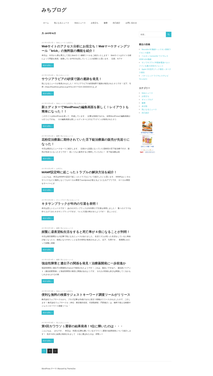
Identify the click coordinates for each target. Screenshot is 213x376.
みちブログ (54, 10)
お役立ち (94, 22)
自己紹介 (116, 22)
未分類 (144, 106)
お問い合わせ (131, 22)
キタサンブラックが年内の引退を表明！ (70, 203)
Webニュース (80, 22)
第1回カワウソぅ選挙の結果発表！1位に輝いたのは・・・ (82, 326)
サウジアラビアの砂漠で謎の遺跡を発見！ (72, 79)
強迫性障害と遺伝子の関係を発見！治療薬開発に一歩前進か (84, 263)
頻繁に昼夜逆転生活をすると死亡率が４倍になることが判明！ (86, 232)
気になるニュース (61, 22)
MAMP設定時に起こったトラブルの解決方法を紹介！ (79, 172)
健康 (105, 22)
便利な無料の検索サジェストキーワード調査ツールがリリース (86, 294)
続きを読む (47, 65)
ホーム (46, 22)
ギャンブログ (61, 200)
